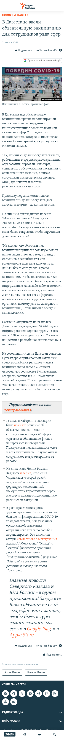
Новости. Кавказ (15, 15)
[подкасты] (25, 734)
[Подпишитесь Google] (5, 693)
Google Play (38, 629)
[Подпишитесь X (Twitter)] (22, 693)
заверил (25, 473)
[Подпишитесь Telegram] (38, 693)
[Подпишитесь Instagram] (46, 693)
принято (20, 425)
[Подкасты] (5, 701)
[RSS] (55, 693)
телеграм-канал (17, 410)
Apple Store (21, 635)
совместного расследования (37, 539)
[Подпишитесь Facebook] (13, 693)
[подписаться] (13, 701)
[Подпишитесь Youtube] (30, 693)
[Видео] (39, 734)
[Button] (23, 50)
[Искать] (54, 734)
